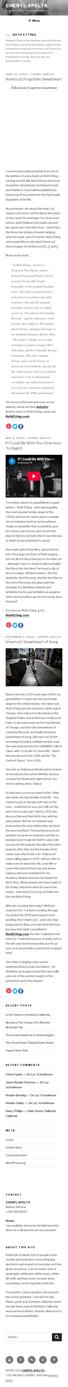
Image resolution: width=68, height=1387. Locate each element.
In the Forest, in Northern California (28, 1015)
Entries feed (14, 1147)
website (42, 407)
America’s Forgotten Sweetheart (33, 79)
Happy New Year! (17, 1050)
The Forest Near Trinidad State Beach (30, 1042)
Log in (10, 1139)
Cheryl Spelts (27, 5)
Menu (36, 20)
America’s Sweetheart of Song (31, 642)
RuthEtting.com (17, 416)
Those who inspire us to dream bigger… (31, 1035)
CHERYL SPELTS (33, 1370)
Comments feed (16, 1155)
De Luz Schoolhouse (40, 1074)
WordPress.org (16, 1163)
